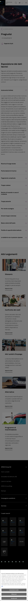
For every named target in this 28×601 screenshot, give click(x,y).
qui (2, 586)
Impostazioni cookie (14, 590)
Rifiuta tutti (14, 594)
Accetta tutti (14, 598)
